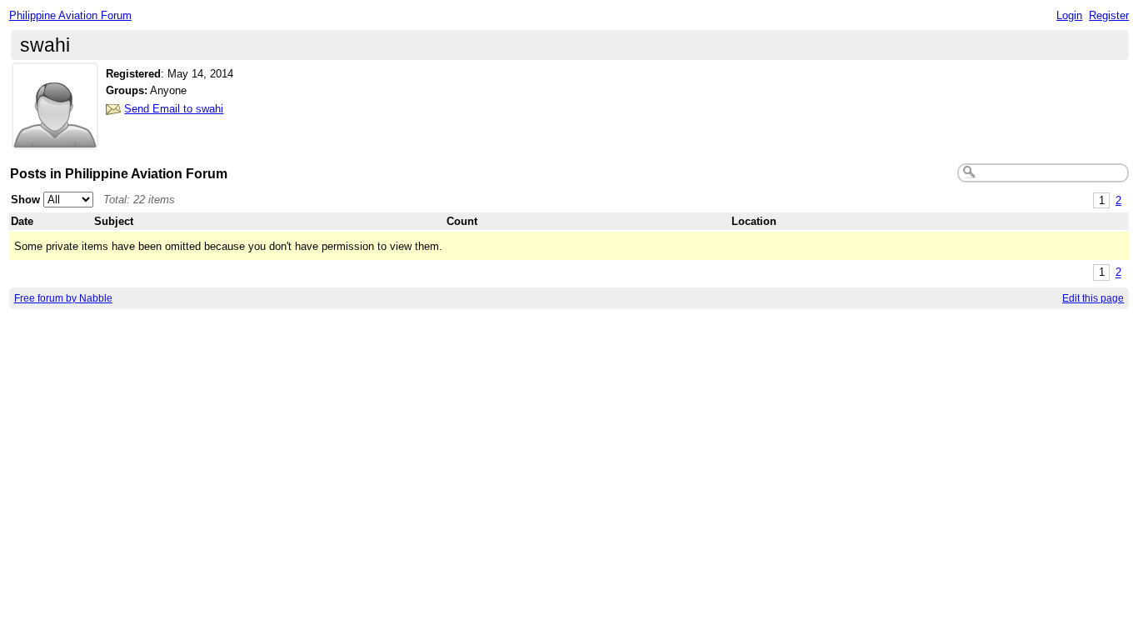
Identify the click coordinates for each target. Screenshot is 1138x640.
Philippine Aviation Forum (70, 15)
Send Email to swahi (173, 108)
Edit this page (1093, 298)
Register (1109, 15)
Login (1069, 15)
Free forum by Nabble (63, 298)
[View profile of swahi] (55, 138)
